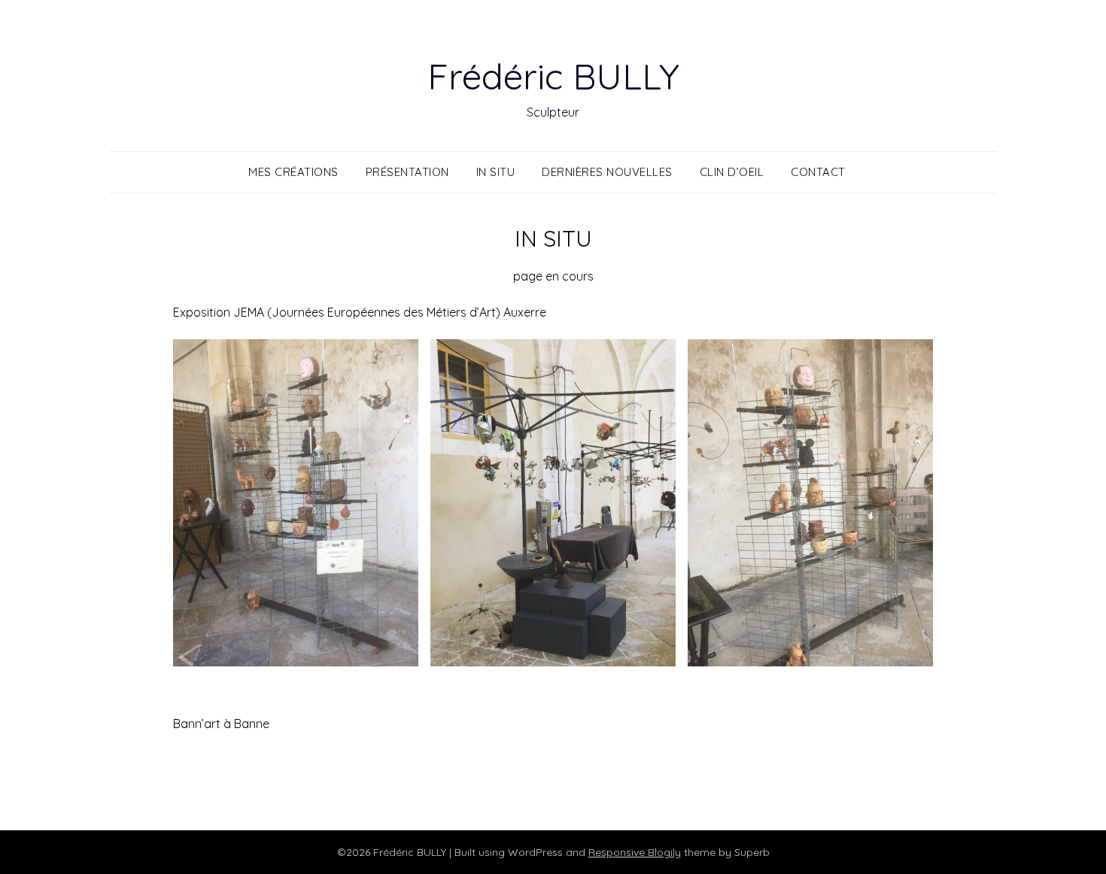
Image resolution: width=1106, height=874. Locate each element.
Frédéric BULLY (553, 76)
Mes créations (293, 172)
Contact (818, 172)
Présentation (407, 172)
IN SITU (495, 172)
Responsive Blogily (634, 852)
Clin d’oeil (732, 172)
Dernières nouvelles (607, 172)
